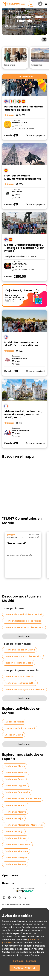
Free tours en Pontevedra (17, 792)
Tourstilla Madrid (19, 123)
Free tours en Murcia (14, 766)
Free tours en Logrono (15, 785)
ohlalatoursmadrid (20, 431)
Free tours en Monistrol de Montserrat (23, 825)
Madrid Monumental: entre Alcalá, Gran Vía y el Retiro (21, 344)
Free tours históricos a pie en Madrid (22, 621)
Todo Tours (17, 192)
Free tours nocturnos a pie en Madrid (22, 656)
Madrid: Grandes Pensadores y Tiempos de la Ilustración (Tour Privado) (24, 248)
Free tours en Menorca (15, 772)
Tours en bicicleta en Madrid (18, 662)
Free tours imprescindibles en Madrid (23, 614)
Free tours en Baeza (14, 779)
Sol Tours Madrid (19, 358)
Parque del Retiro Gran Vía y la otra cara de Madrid (23, 108)
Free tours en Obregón (15, 857)
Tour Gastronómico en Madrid (19, 728)
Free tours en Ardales (15, 864)
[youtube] (14, 897)
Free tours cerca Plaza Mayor (19, 676)
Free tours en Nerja (13, 831)
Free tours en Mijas (13, 818)
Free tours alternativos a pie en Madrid (23, 627)
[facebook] (9, 897)
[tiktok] (25, 897)
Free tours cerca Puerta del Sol (19, 683)
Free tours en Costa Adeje (17, 844)
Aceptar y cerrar (24, 968)
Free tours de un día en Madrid (19, 649)
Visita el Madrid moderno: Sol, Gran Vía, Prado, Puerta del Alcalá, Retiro (23, 414)
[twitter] (20, 897)
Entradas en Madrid (14, 721)
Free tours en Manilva (15, 812)
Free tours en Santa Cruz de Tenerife (22, 798)
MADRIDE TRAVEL (19, 264)
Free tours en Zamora (15, 805)
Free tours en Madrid (20, 11)
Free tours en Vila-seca (16, 851)
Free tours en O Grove (15, 838)
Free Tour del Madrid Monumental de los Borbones (22, 177)
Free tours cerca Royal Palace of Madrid (24, 689)
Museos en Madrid (13, 734)
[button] (15, 58)
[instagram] (3, 897)
